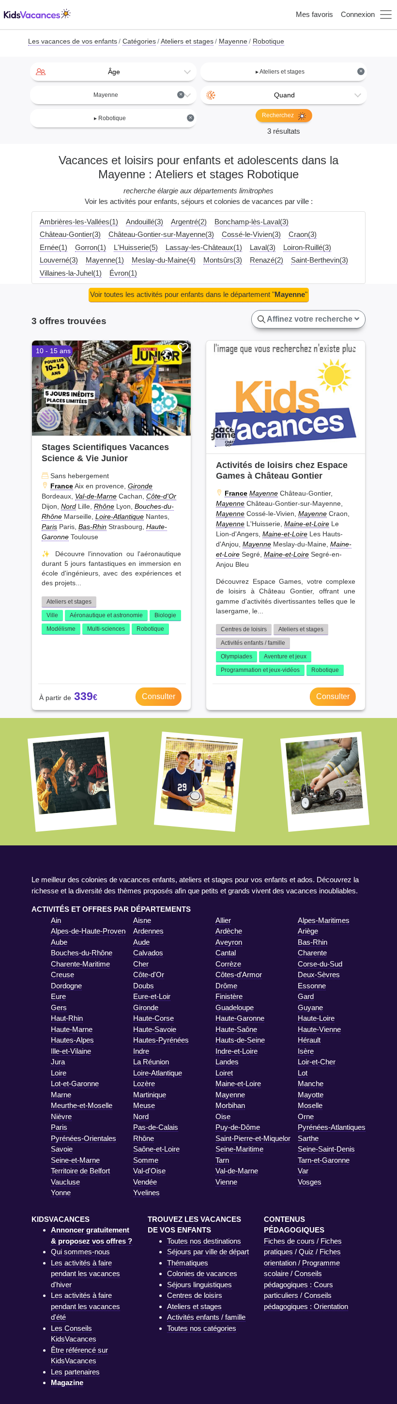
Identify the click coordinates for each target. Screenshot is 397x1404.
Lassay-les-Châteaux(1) (204, 247)
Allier (223, 920)
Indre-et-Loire (236, 1051)
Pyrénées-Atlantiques (332, 1127)
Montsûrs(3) (222, 260)
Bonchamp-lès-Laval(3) (251, 222)
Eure (58, 996)
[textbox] (113, 71)
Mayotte (310, 1095)
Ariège (308, 931)
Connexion (358, 14)
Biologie (165, 615)
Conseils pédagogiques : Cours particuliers (298, 1284)
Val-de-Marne (96, 496)
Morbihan (230, 1105)
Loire (58, 1073)
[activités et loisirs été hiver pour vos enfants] (37, 15)
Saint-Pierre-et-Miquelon (253, 1138)
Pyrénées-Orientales (83, 1138)
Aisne (142, 920)
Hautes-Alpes (72, 1040)
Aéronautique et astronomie (106, 615)
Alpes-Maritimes (324, 920)
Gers (59, 1007)
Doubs (143, 986)
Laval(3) (262, 247)
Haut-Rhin (67, 1018)
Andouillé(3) (144, 222)
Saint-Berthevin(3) (319, 260)
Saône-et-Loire (156, 1149)
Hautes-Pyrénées (161, 1040)
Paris (49, 526)
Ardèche (228, 931)
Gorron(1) (90, 247)
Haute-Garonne (239, 1018)
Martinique (149, 1095)
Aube (59, 942)
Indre (141, 1051)
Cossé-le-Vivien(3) (251, 234)
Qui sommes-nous (80, 1252)
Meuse (144, 1105)
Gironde (140, 486)
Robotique (150, 628)
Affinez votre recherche (309, 319)
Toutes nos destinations (204, 1241)
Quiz (306, 1252)
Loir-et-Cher (317, 1062)
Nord (68, 506)
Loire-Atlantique (119, 516)
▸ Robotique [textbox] (143, 118)
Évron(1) (123, 273)
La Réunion (151, 1062)
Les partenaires (75, 1372)
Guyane (310, 1007)
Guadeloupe (234, 1007)
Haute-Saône (236, 1029)
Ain (56, 920)
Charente (312, 953)
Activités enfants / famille (253, 643)
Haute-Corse (153, 1018)
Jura (58, 1062)
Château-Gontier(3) (70, 234)
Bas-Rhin (92, 526)
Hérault (309, 1040)
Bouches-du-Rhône (81, 953)
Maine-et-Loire (306, 524)
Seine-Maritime (239, 1149)
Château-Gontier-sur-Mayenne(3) (161, 234)
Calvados (148, 953)
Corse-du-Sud (320, 964)
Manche (310, 1083)
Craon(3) (303, 234)
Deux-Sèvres (319, 974)
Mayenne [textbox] (138, 94)
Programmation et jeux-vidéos (260, 670)
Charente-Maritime (80, 964)
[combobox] (113, 71)
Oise (222, 1116)
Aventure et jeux (285, 656)
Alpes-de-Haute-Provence (92, 931)
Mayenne (263, 493)
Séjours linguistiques (199, 1284)
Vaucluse (65, 1182)
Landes (227, 1062)
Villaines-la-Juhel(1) (71, 273)
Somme (145, 1160)
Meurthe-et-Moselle (81, 1105)
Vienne (226, 1182)
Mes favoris (314, 14)
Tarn (222, 1160)
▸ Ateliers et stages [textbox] (309, 71)
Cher (141, 964)
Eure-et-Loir (151, 996)
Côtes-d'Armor (238, 974)
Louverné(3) (59, 260)
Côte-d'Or (161, 496)
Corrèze (228, 964)
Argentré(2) (189, 222)
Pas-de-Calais (155, 1127)
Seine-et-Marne (75, 1160)
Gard (306, 996)
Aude (141, 942)
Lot (302, 1073)
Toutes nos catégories (201, 1328)
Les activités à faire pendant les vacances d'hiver (85, 1274)
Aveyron (228, 942)
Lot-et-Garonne (75, 1083)
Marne (61, 1095)
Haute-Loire (316, 1018)
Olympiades (236, 656)
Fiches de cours (289, 1241)
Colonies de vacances (202, 1273)
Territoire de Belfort (80, 1171)
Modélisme (61, 628)
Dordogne (66, 986)
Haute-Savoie (154, 1029)
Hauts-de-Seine (240, 1040)
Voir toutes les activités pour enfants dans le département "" (198, 294)
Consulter (158, 696)
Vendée (145, 1182)
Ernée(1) (53, 247)
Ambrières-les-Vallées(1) (79, 222)
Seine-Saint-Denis (326, 1149)
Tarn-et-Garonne (324, 1160)
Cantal (225, 953)
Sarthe (308, 1138)
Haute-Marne (71, 1029)
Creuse (62, 974)
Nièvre (61, 1116)
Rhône (104, 506)
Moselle (310, 1105)
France (61, 486)
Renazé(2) (266, 260)
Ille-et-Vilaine (71, 1051)
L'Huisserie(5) (136, 247)
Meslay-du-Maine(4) (164, 260)
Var (303, 1171)
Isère (306, 1051)
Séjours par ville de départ (208, 1252)
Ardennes (148, 931)
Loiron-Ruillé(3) (307, 247)
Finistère (229, 996)
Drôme (226, 986)
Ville (52, 615)
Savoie (62, 1149)
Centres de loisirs (244, 629)
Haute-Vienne (319, 1029)
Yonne (61, 1192)
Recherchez (278, 115)
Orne (306, 1116)
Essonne (312, 986)
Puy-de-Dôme (237, 1127)
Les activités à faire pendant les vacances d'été (85, 1306)
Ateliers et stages (69, 601)
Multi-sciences (106, 628)
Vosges (309, 1182)
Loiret (224, 1073)
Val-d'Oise (149, 1171)
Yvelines (146, 1192)
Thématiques (187, 1263)
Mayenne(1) (105, 260)
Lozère (144, 1083)
